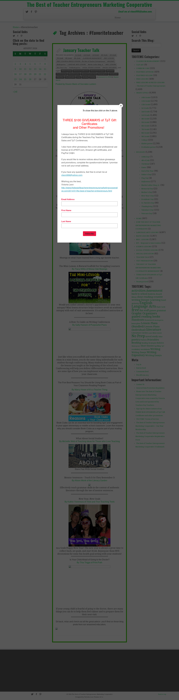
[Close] (121, 106)
